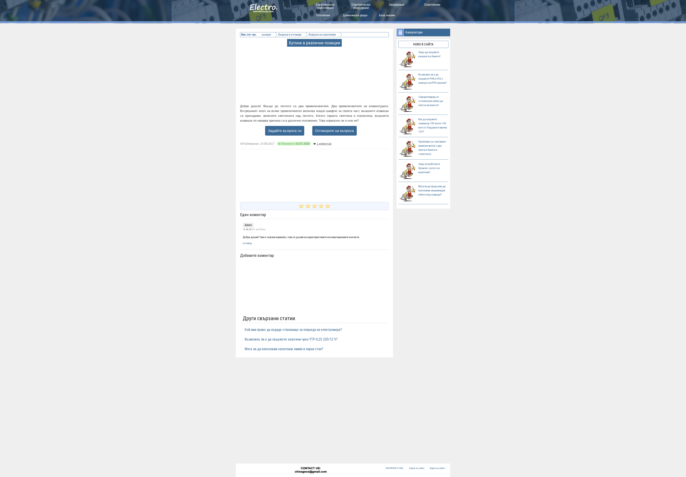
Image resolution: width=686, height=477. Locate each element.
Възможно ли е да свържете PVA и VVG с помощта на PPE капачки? (432, 78)
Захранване (396, 4)
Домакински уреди (355, 15)
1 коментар (324, 143)
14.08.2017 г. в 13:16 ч (254, 229)
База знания (387, 15)
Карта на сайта (416, 468)
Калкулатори (414, 32)
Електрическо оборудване (361, 6)
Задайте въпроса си (284, 131)
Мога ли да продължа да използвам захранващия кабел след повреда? (432, 190)
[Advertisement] (314, 71)
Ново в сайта (423, 44)
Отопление (323, 15)
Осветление (432, 4)
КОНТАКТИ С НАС (394, 468)
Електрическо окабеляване (325, 6)
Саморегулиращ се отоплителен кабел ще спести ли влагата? (430, 101)
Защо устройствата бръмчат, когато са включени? (429, 168)
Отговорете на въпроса (334, 131)
